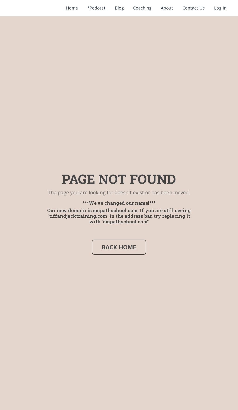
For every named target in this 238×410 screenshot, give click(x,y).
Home (72, 8)
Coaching (142, 8)
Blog (119, 8)
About (167, 8)
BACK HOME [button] (119, 247)
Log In (220, 8)
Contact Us (193, 8)
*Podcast (96, 8)
